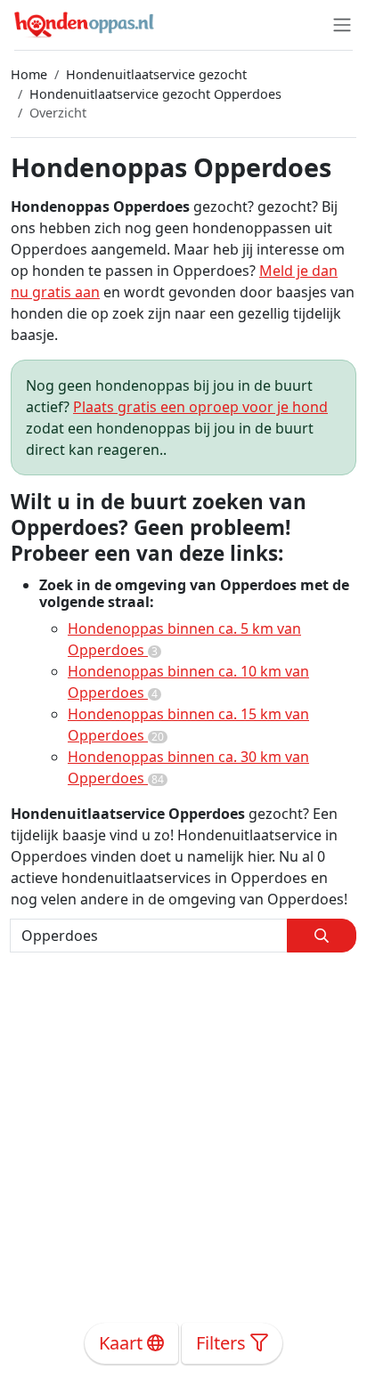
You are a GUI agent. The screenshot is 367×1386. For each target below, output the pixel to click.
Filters (223, 1343)
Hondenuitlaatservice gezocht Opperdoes (155, 93)
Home (29, 74)
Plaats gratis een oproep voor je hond (200, 407)
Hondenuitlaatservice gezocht (156, 74)
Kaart (123, 1343)
